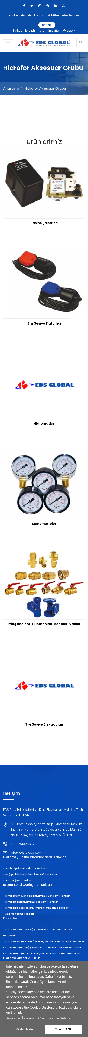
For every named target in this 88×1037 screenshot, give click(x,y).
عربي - (43, 31)
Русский (69, 31)
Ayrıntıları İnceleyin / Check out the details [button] (38, 1018)
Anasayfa (11, 88)
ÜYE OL (46, 25)
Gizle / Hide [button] (24, 1029)
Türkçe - (18, 31)
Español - (55, 31)
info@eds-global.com (26, 853)
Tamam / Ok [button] (63, 1029)
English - (31, 31)
